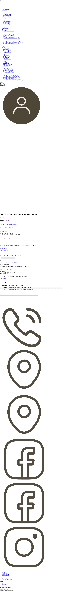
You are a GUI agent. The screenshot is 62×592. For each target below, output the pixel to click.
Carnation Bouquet (7, 22)
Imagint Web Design (7, 587)
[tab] (3, 258)
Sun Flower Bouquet (7, 12)
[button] (31, 45)
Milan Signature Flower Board (9, 34)
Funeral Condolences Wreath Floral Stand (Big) (11, 76)
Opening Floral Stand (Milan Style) (9, 35)
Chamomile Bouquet (7, 17)
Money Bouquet (6, 13)
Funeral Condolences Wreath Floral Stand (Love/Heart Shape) (13, 42)
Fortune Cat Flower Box (8, 33)
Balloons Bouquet (7, 16)
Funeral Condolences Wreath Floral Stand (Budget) (12, 38)
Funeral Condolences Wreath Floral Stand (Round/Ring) (13, 41)
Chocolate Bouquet (7, 56)
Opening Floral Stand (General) (9, 69)
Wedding (3, 29)
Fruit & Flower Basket (5, 28)
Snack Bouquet (6, 63)
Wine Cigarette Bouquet (8, 26)
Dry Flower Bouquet (7, 27)
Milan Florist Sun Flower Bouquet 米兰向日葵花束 (8, 224)
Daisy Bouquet (6, 11)
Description (4, 257)
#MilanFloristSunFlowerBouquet (5, 268)
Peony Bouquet (6, 62)
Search (1, 83)
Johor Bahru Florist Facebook (4, 248)
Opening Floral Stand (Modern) (9, 31)
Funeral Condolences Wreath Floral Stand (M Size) (12, 40)
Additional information (10, 257)
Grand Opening (4, 30)
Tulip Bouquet (6, 18)
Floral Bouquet (4, 10)
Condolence (4, 36)
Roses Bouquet (6, 49)
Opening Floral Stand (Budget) (9, 70)
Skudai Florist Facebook (4, 250)
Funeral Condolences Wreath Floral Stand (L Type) (12, 77)
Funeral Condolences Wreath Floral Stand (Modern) (12, 37)
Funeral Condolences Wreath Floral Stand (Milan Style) (12, 43)
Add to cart (6, 220)
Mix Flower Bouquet (7, 21)
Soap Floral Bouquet (7, 14)
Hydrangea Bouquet (7, 24)
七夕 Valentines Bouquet (6, 9)
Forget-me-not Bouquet (7, 23)
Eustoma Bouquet (7, 19)
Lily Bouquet (6, 20)
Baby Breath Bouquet (7, 15)
